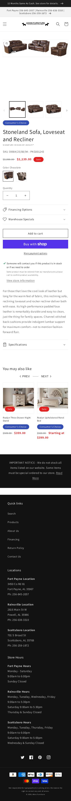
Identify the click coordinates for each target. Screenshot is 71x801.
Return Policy (16, 548)
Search (12, 513)
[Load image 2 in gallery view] (35, 109)
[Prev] (4, 110)
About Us (13, 531)
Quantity (7, 188)
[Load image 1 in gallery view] (17, 109)
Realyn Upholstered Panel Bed (50, 419)
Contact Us (14, 556)
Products (13, 522)
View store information (21, 280)
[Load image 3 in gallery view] (53, 109)
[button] (5, 24)
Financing (13, 539)
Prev (26, 376)
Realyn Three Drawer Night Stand (17, 419)
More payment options (35, 253)
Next (45, 376)
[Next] (67, 110)
